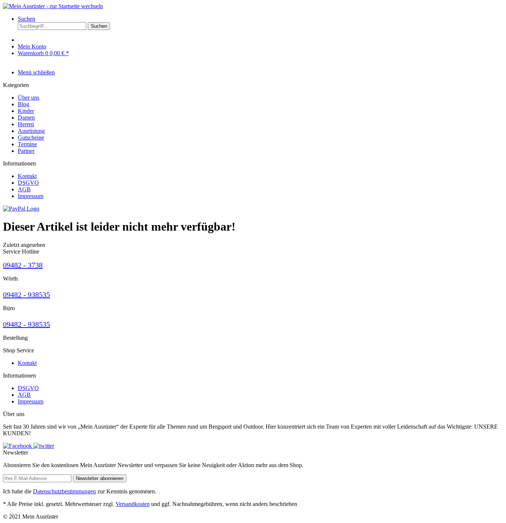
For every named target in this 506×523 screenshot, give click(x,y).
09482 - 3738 (23, 265)
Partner (26, 151)
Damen (26, 117)
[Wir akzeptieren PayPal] (21, 208)
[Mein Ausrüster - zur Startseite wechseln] (53, 6)
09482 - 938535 (26, 295)
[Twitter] (43, 446)
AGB (24, 189)
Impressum (30, 196)
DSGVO (28, 183)
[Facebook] (18, 446)
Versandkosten (133, 504)
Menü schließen (36, 72)
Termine (27, 144)
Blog (23, 104)
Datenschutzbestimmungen (64, 491)
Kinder (26, 111)
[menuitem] (260, 26)
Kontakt (27, 176)
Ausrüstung (31, 131)
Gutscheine (31, 137)
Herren (26, 124)
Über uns (28, 97)
